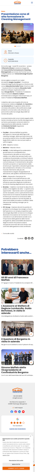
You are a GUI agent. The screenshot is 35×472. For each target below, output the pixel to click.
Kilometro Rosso (8, 68)
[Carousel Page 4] (19, 46)
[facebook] (12, 412)
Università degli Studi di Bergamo (17, 75)
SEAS (4, 176)
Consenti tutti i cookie (16, 468)
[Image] (18, 33)
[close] (30, 436)
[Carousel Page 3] (18, 46)
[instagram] (15, 412)
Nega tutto (16, 464)
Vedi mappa (18, 408)
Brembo (6, 187)
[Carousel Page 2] (16, 46)
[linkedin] (19, 412)
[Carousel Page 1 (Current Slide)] (15, 46)
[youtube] (23, 412)
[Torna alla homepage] (17, 2)
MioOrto (6, 148)
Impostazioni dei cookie (16, 460)
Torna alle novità (8, 233)
